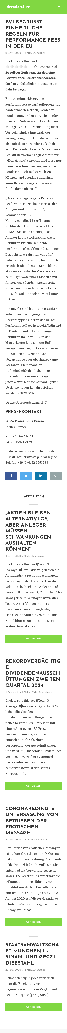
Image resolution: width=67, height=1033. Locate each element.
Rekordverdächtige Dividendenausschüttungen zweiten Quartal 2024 (32, 673)
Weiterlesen (33, 639)
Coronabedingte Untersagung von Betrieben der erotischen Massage (31, 821)
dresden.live (18, 7)
